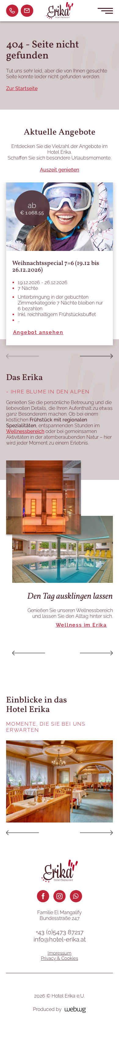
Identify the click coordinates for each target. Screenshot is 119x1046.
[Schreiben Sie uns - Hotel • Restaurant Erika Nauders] (27, 11)
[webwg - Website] (75, 1009)
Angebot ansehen (38, 332)
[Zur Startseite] (59, 10)
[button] (22, 356)
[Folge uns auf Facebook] (43, 896)
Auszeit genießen (59, 170)
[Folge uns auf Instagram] (59, 896)
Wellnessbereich (25, 431)
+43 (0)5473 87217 (60, 932)
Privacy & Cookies (59, 958)
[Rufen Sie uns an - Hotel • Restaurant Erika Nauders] (12, 11)
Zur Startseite (22, 88)
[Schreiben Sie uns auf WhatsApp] (76, 896)
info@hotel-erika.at (60, 939)
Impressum (59, 953)
